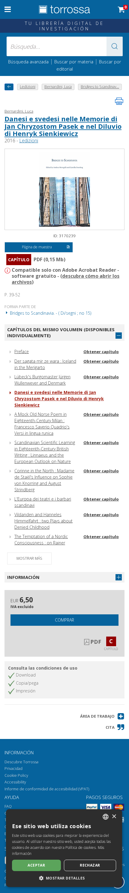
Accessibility (15, 782)
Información (23, 577)
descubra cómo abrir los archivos (65, 279)
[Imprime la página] (119, 101)
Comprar (64, 620)
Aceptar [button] (36, 865)
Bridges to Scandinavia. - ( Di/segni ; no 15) (50, 313)
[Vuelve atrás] (9, 86)
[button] (114, 46)
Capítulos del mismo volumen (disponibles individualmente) (61, 332)
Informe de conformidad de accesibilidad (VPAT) (46, 789)
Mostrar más (29, 558)
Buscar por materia (73, 62)
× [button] (114, 816)
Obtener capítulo (101, 351)
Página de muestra (37, 247)
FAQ (8, 806)
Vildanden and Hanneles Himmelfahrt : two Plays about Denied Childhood (43, 521)
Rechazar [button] (90, 865)
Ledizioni (28, 140)
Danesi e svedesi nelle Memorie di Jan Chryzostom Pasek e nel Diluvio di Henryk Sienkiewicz (63, 126)
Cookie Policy (16, 775)
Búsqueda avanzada (28, 62)
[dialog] (64, 848)
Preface (21, 351)
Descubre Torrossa (21, 761)
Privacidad (13, 768)
